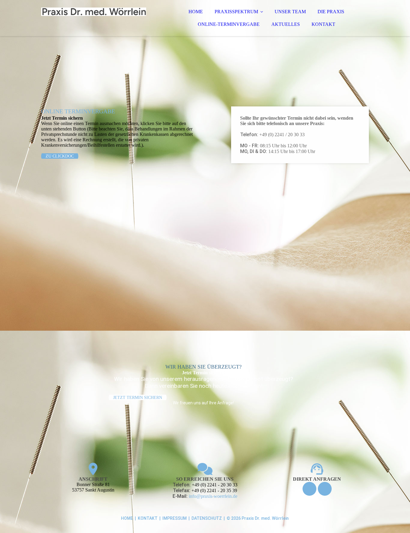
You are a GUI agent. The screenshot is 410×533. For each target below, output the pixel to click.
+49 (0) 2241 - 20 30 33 (214, 484)
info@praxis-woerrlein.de (213, 496)
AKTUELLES (285, 24)
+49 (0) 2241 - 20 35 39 (214, 490)
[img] (93, 21)
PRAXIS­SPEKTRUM (236, 11)
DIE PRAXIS (331, 11)
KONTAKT (323, 24)
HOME (195, 11)
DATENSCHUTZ (206, 518)
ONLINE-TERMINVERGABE (229, 24)
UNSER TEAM (290, 11)
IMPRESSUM (174, 518)
